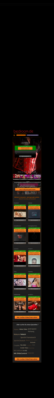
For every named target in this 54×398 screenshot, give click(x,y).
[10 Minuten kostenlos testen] (15, 134)
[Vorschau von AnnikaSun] (34, 309)
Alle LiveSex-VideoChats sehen (27, 317)
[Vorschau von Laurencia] (20, 260)
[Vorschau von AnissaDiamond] (20, 241)
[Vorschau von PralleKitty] (34, 286)
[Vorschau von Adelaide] (34, 218)
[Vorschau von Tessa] (20, 286)
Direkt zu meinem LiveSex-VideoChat (25, 148)
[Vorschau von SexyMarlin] (20, 218)
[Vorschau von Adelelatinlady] (20, 309)
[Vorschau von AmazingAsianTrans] (34, 237)
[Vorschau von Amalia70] (34, 263)
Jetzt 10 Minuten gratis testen (27, 189)
